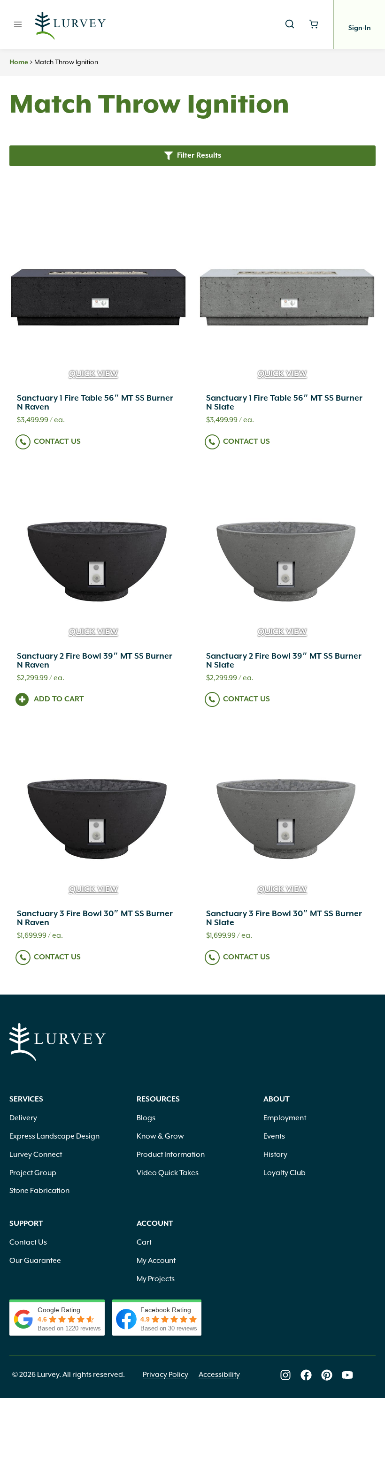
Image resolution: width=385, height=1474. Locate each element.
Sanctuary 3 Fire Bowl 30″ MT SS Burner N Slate (284, 918)
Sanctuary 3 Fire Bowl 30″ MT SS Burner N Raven (95, 918)
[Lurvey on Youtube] (347, 1375)
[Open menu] (18, 24)
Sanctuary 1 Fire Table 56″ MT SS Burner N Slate (284, 403)
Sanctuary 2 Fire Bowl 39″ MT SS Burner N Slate (284, 661)
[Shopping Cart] (313, 24)
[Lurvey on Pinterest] (326, 1375)
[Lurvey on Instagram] (285, 1375)
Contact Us (57, 442)
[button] (192, 155)
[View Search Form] (289, 24)
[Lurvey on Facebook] (306, 1375)
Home (18, 62)
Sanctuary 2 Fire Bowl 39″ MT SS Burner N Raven (94, 661)
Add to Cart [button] (59, 699)
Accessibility (219, 1374)
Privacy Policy (165, 1374)
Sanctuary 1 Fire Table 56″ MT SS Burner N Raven (95, 403)
